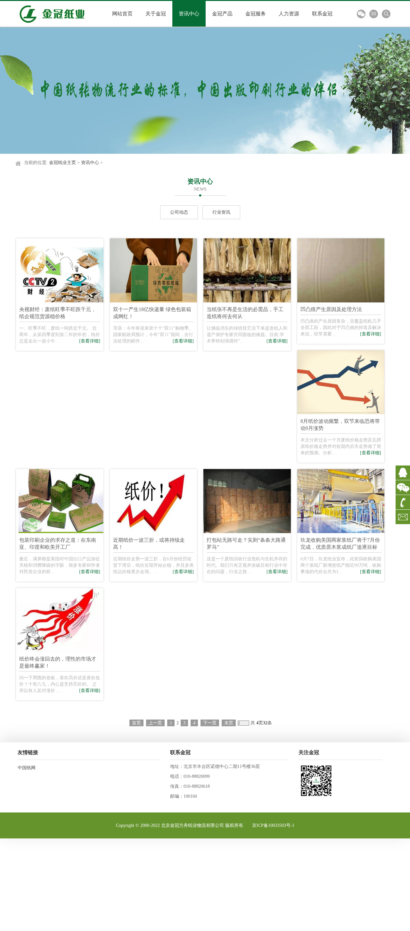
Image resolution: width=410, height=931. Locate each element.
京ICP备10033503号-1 (273, 825)
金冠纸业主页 (62, 162)
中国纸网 (27, 767)
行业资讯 (221, 212)
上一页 (155, 723)
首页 (136, 723)
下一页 (210, 723)
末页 (228, 723)
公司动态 (179, 212)
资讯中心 (90, 162)
